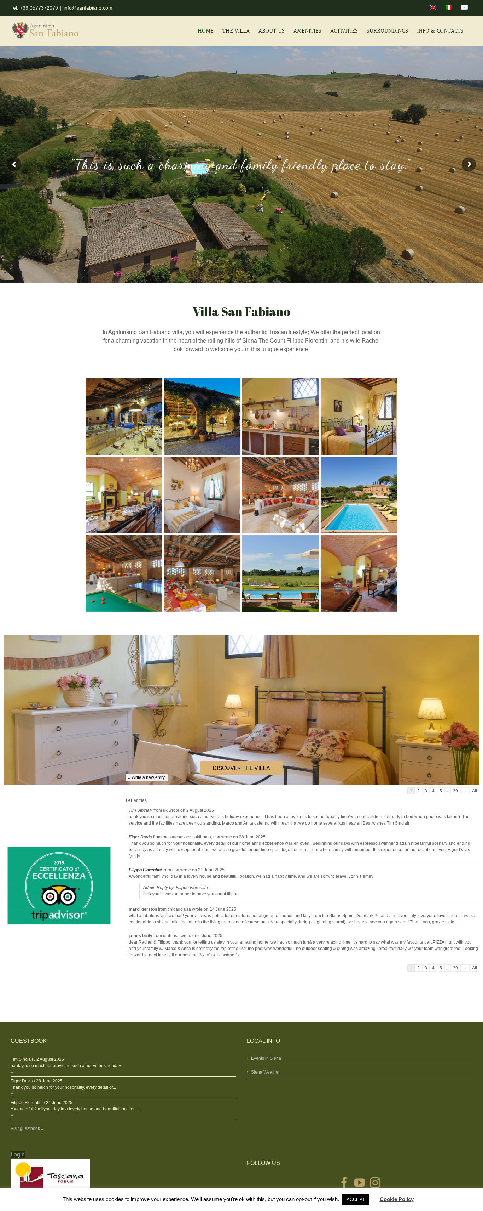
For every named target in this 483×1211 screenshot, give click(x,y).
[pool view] (280, 573)
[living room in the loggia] (280, 495)
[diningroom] (124, 495)
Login (18, 1154)
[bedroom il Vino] (359, 416)
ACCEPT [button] (356, 1199)
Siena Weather (265, 1072)
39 (455, 790)
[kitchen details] (280, 416)
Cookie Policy (397, 1199)
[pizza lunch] (202, 573)
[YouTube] (359, 1182)
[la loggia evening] (202, 416)
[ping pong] (124, 573)
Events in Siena (266, 1058)
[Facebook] (344, 1182)
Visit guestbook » (27, 1128)
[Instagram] (375, 1182)
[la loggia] (124, 416)
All (474, 790)
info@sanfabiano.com (88, 8)
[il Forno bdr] (202, 495)
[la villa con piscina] (359, 495)
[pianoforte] (359, 573)
